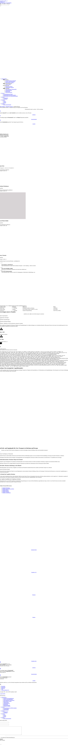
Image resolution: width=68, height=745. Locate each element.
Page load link (2, 693)
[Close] (0, 744)
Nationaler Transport (9, 106)
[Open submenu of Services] (4, 93)
